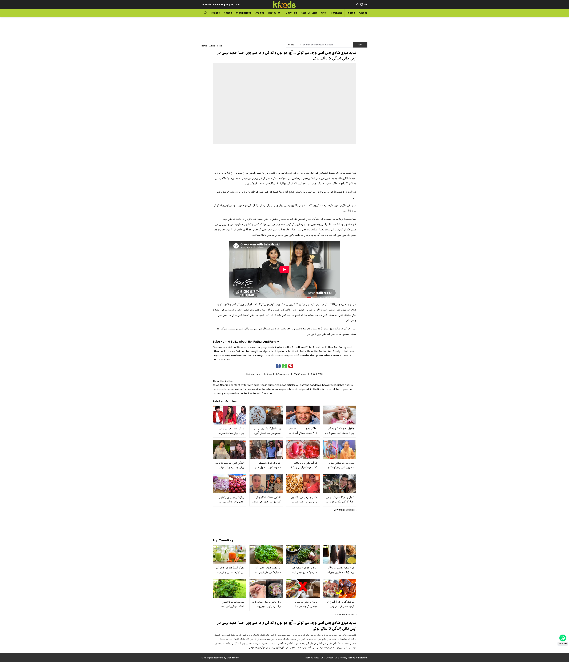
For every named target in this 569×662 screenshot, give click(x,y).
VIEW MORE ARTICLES (344, 510)
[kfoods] (284, 4)
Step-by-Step (309, 12)
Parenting (336, 12)
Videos (228, 12)
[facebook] (357, 4)
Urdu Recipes (243, 12)
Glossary (364, 12)
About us (318, 657)
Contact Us (331, 657)
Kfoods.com (233, 657)
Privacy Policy (347, 657)
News (269, 374)
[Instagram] (361, 4)
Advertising (361, 657)
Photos (351, 12)
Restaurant (275, 12)
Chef (324, 12)
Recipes (215, 12)
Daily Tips (291, 12)
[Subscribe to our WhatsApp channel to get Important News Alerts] (562, 638)
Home (309, 657)
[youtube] (365, 4)
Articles (259, 12)
